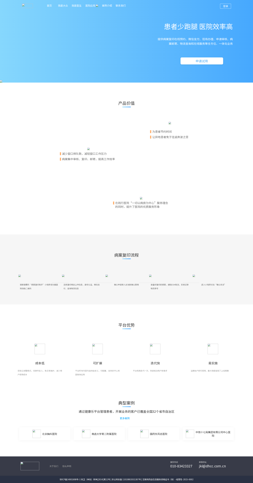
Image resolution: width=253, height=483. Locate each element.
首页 (49, 5)
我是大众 (63, 5)
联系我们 (121, 5)
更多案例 (125, 418)
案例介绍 (107, 5)
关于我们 (53, 466)
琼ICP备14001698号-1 (70, 479)
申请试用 (202, 61)
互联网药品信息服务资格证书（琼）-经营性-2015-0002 (167, 479)
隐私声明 (66, 466)
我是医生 (77, 5)
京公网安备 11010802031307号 (126, 479)
